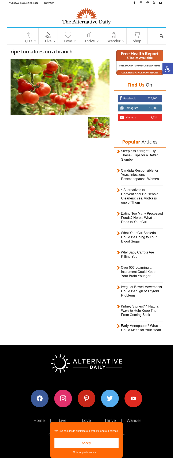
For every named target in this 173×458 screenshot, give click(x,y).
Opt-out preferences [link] (84, 452)
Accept (86, 443)
